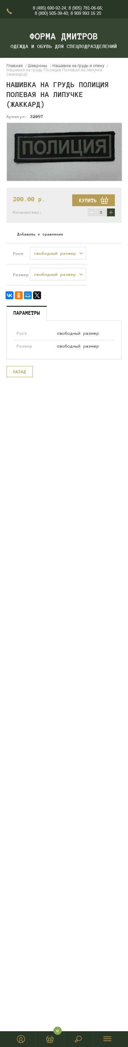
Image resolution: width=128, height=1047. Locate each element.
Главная (15, 65)
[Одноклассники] (19, 295)
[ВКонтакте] (9, 295)
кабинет (21, 1039)
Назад (19, 372)
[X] (37, 295)
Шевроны (37, 65)
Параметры (26, 313)
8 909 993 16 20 (86, 13)
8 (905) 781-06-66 (85, 8)
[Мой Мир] (28, 295)
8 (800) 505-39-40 (51, 13)
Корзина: (57, 1032)
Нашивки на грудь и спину (78, 65)
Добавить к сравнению (40, 234)
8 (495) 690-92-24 (49, 8)
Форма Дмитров (64, 36)
